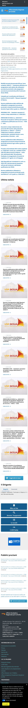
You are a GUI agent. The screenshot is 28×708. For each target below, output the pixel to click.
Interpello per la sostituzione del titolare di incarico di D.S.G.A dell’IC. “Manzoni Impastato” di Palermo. (14, 98)
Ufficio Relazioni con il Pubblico (9, 673)
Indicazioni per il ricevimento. (8, 67)
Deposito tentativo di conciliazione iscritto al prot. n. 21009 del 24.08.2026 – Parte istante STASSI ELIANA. (13, 575)
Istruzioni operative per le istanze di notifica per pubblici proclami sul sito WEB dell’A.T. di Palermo (13, 595)
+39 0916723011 (17, 623)
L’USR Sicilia (4, 664)
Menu (2, 11)
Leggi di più (6, 214)
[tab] (5, 489)
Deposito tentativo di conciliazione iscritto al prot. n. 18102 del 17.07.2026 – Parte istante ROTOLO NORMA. (13, 589)
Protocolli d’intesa (5, 662)
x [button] (26, 684)
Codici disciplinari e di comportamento (11, 669)
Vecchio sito (4, 652)
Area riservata (4, 654)
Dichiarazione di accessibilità (8, 646)
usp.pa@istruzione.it (10, 627)
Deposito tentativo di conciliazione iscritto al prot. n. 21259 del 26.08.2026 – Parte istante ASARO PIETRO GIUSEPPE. (13, 559)
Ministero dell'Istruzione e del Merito (7, 3)
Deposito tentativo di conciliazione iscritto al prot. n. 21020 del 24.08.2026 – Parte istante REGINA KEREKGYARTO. (13, 567)
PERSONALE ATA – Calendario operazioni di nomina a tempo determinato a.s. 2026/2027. (13, 113)
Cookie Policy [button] (6, 698)
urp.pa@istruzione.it (7, 631)
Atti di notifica (4, 683)
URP (9, 61)
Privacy (3, 648)
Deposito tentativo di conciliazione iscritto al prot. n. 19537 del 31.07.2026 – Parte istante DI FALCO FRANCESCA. (13, 581)
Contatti (3, 671)
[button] (3, 700)
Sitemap (3, 650)
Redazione (4, 656)
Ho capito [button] (5, 704)
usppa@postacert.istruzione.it (10, 629)
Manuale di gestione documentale (10, 667)
